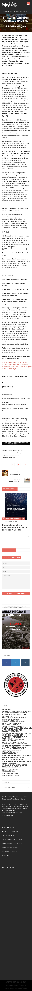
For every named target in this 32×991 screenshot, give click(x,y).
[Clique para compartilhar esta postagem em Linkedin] (25, 464)
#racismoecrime (9, 754)
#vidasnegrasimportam (14, 765)
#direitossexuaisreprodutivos (14, 726)
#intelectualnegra (8, 743)
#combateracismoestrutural (11, 453)
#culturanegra (7, 716)
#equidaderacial (13, 730)
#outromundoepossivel (10, 752)
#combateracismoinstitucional (14, 712)
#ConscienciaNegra (14, 714)
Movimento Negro (8, 847)
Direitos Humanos (8, 831)
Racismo (17, 775)
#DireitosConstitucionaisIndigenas (14, 722)
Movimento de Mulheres (11, 843)
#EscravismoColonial (11, 732)
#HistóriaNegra (9, 740)
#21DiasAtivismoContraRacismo (12, 450)
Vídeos (4, 855)
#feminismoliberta (12, 735)
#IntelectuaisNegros (13, 742)
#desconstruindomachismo (11, 719)
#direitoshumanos (12, 723)
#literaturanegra (22, 743)
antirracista (10, 773)
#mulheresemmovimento (11, 750)
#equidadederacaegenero (10, 455)
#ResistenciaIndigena (12, 759)
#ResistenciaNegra (8, 457)
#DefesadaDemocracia (14, 718)
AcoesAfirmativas (9, 772)
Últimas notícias (8, 851)
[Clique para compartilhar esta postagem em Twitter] (12, 464)
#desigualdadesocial (10, 720)
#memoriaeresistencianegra (16, 745)
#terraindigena (9, 763)
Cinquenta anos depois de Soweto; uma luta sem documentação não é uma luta (15, 11)
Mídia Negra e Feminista (17, 503)
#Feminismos (7, 739)
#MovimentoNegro (14, 748)
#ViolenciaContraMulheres (12, 766)
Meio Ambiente (7, 835)
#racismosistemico (13, 758)
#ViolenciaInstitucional (11, 768)
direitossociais (7, 775)
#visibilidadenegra (8, 770)
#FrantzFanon (19, 739)
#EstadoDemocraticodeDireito (16, 733)
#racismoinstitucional (17, 755)
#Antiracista (7, 710)
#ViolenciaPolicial (10, 769)
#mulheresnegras (9, 751)
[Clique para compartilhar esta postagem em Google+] (19, 464)
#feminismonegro (14, 737)
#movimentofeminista (10, 746)
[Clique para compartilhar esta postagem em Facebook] (6, 464)
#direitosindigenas (10, 725)
